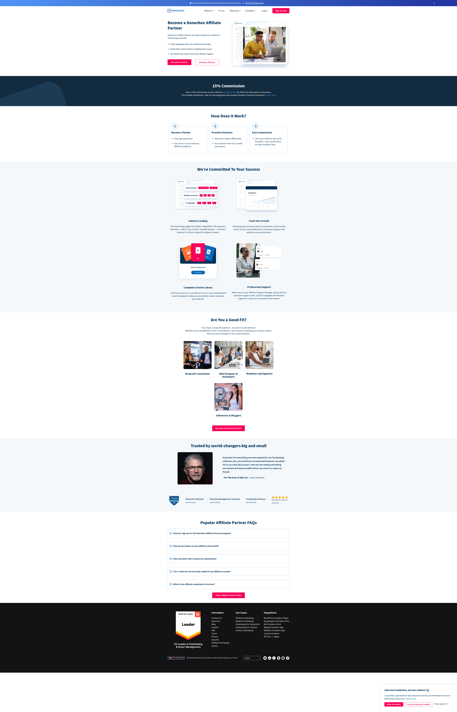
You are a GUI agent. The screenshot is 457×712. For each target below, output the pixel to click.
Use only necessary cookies (418, 704)
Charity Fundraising (244, 630)
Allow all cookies (394, 704)
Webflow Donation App (274, 630)
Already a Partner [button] (207, 62)
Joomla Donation (271, 633)
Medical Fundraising (245, 621)
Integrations (270, 612)
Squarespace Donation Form (276, 621)
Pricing (221, 11)
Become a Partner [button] (179, 62)
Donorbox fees (229, 92)
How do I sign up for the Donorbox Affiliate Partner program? (202, 533)
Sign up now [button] (281, 11)
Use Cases (241, 612)
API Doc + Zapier (271, 636)
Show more (411, 698)
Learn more (271, 95)
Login (264, 11)
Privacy (214, 636)
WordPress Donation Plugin (276, 618)
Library (214, 646)
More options (441, 703)
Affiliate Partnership (220, 643)
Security (215, 639)
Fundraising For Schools (246, 627)
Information (217, 612)
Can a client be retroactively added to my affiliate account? (202, 571)
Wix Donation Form (272, 624)
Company (249, 11)
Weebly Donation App (273, 627)
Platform (208, 11)
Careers (215, 627)
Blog (213, 624)
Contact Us (216, 618)
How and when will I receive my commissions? (195, 558)
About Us (215, 621)
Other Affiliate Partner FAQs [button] (228, 595)
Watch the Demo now (255, 3)
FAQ (213, 630)
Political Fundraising (245, 618)
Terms (214, 633)
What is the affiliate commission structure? (194, 584)
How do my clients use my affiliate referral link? (196, 546)
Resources (234, 11)
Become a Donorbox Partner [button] (229, 428)
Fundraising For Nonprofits (248, 624)
